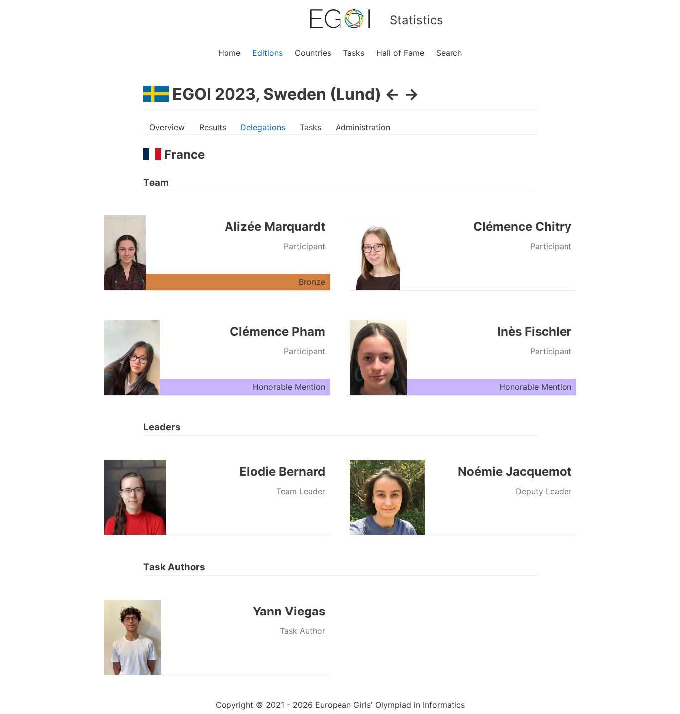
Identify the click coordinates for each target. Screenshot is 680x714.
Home (229, 53)
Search (449, 53)
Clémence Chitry (522, 226)
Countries (313, 53)
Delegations (262, 127)
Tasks (353, 53)
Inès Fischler (534, 331)
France (183, 154)
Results (212, 127)
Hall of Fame (400, 53)
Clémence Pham (277, 331)
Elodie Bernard (282, 471)
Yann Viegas (289, 611)
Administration (363, 127)
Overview (167, 127)
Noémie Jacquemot (514, 471)
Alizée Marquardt (275, 226)
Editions (267, 53)
